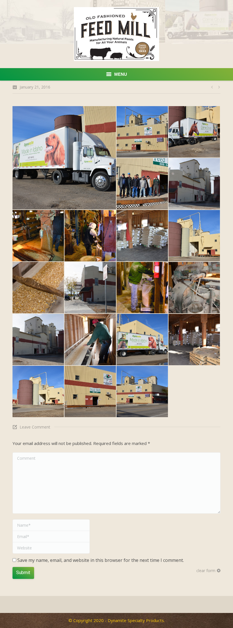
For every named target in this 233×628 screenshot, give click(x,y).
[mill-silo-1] (194, 184)
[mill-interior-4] (39, 236)
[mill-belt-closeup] (39, 288)
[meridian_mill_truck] (142, 340)
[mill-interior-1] (194, 340)
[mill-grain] (90, 340)
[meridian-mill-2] (142, 392)
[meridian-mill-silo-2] (194, 236)
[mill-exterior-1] (39, 340)
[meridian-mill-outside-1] (90, 392)
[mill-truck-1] (194, 132)
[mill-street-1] (90, 288)
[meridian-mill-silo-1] (39, 392)
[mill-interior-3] (90, 236)
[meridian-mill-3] (142, 132)
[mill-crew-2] (142, 288)
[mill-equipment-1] (194, 288)
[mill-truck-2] (64, 157)
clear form (205, 570)
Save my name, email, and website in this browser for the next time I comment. (100, 560)
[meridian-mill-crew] (142, 184)
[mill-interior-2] (142, 236)
